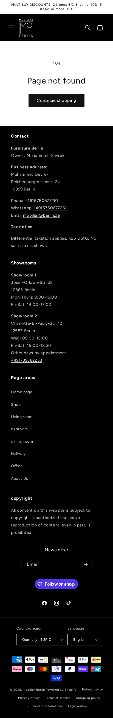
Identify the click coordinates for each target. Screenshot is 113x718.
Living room (22, 417)
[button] (11, 28)
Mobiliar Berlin (34, 690)
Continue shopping (56, 100)
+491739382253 (26, 360)
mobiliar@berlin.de (41, 215)
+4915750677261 (41, 200)
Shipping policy (88, 698)
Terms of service (57, 698)
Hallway (18, 453)
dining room (22, 441)
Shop (16, 404)
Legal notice (77, 706)
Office (17, 466)
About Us (19, 478)
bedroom (19, 429)
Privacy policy (29, 698)
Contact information (47, 706)
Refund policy (92, 689)
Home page (21, 392)
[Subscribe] (86, 564)
